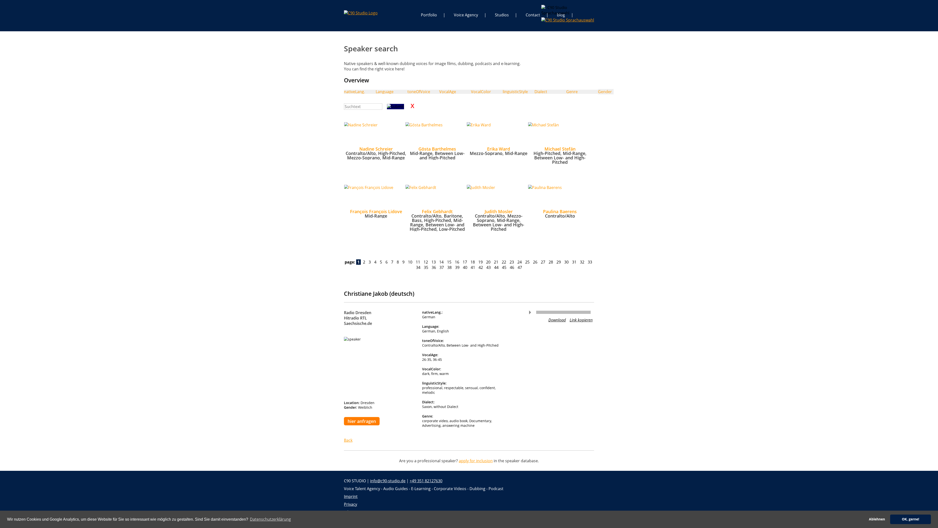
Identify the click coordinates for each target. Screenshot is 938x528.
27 (543, 262)
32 (582, 262)
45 (504, 267)
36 (434, 267)
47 (520, 267)
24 (519, 262)
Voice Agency (466, 15)
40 (465, 267)
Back (348, 440)
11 (418, 262)
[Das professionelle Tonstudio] (361, 13)
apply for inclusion (476, 460)
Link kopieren (581, 320)
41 (473, 267)
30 (566, 262)
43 (488, 267)
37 (441, 267)
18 (472, 262)
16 (457, 262)
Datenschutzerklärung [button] (270, 519)
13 (433, 262)
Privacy (350, 504)
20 (488, 262)
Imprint (351, 496)
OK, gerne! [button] (910, 519)
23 (512, 262)
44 (496, 267)
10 (410, 262)
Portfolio (429, 15)
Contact (533, 15)
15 (449, 262)
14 (441, 262)
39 (457, 267)
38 (449, 267)
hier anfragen (362, 421)
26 (535, 262)
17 (465, 262)
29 (558, 262)
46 (512, 267)
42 (481, 267)
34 (418, 267)
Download (557, 320)
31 (574, 262)
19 (480, 262)
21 (496, 262)
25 (527, 262)
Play (530, 312)
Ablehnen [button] (877, 519)
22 (504, 262)
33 (590, 262)
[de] (545, 8)
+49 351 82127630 (426, 481)
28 (551, 262)
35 (426, 267)
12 (426, 262)
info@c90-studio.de (387, 481)
